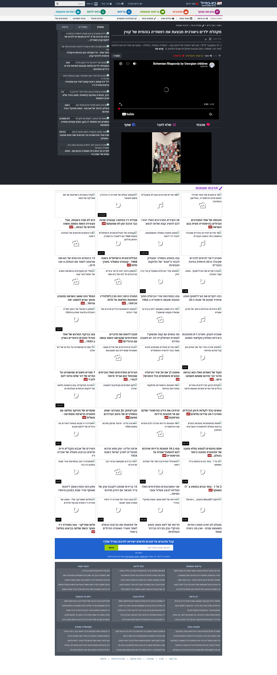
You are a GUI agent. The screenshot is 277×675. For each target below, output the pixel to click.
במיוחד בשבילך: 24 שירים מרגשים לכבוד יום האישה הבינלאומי (197, 645)
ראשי (219, 25)
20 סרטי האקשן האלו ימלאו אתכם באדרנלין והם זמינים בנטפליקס (196, 649)
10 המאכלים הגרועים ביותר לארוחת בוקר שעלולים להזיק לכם (198, 589)
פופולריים (82, 27)
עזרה (118, 3)
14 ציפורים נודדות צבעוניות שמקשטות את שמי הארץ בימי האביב (141, 605)
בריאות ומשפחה (150, 12)
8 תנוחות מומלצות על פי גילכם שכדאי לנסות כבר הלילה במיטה (142, 570)
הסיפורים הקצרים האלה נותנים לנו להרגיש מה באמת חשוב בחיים (86, 619)
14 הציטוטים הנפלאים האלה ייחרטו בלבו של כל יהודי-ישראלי (88, 610)
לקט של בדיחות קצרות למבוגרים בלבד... (95, 570)
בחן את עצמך (206, 12)
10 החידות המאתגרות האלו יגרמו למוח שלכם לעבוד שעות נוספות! (86, 589)
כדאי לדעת (93, 12)
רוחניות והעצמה (66, 12)
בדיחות (121, 12)
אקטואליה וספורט (83, 626)
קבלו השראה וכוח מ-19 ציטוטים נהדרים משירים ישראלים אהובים (196, 636)
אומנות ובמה (147, 18)
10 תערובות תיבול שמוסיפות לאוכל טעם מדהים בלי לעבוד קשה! (197, 584)
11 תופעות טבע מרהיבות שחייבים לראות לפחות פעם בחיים (143, 619)
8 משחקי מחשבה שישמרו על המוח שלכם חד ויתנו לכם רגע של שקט (140, 631)
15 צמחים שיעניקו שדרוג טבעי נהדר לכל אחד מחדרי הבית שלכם (141, 610)
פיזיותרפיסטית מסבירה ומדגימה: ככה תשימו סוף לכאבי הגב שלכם (196, 615)
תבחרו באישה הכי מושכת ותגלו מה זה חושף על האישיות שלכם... (86, 615)
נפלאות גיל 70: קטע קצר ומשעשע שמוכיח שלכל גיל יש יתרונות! (197, 601)
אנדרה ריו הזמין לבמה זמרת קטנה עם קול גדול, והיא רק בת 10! (197, 619)
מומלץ (100, 27)
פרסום (103, 658)
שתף (207, 55)
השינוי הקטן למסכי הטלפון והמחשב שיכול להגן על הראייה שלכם (142, 640)
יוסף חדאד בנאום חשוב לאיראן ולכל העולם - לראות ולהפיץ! (89, 640)
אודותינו (150, 658)
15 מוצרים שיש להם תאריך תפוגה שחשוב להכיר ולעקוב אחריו (143, 589)
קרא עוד (159, 48)
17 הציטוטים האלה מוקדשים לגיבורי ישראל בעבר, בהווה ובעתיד (87, 631)
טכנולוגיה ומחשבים (125, 18)
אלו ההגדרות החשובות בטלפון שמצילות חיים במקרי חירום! (144, 636)
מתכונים (178, 12)
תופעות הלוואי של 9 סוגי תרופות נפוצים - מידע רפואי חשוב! (199, 580)
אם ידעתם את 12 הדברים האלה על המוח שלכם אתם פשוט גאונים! (141, 649)
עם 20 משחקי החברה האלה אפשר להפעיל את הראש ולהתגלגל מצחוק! (84, 584)
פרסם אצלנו (133, 3)
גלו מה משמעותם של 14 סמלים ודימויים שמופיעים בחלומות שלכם (86, 605)
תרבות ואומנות (182, 25)
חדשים (65, 27)
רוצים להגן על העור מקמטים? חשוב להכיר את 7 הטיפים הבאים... (141, 584)
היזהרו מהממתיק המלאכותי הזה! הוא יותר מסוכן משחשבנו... (198, 575)
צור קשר (105, 3)
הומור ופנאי (184, 18)
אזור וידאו (190, 3)
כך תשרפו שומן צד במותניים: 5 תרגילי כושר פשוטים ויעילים (89, 636)
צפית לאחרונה (79, 18)
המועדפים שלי (61, 18)
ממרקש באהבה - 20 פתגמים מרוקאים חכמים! (203, 610)
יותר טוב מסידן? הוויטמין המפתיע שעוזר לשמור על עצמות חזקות (197, 570)
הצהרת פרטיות (118, 658)
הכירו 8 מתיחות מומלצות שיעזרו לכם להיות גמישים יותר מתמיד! (87, 645)
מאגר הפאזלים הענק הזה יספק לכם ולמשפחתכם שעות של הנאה (86, 575)
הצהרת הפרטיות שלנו (132, 556)
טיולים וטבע (166, 18)
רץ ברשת (201, 18)
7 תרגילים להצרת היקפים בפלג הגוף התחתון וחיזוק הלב (90, 649)
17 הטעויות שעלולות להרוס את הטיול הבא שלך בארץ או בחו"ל (142, 615)
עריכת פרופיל (97, 18)
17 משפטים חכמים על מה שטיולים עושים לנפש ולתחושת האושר (141, 601)
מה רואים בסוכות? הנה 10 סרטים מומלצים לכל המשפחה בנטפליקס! (195, 640)
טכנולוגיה (138, 626)
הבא (117, 55)
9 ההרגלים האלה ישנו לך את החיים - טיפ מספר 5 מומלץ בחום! (197, 605)
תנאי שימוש (143, 556)
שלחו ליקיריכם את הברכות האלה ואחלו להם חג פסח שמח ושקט (87, 601)
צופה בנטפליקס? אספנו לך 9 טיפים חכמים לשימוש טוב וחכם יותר (141, 645)
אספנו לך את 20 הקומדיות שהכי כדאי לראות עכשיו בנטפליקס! (198, 631)
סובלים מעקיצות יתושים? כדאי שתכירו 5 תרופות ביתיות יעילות (143, 580)
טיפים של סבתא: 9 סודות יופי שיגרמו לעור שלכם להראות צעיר (143, 575)
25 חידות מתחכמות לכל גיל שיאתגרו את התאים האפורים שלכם (87, 580)
